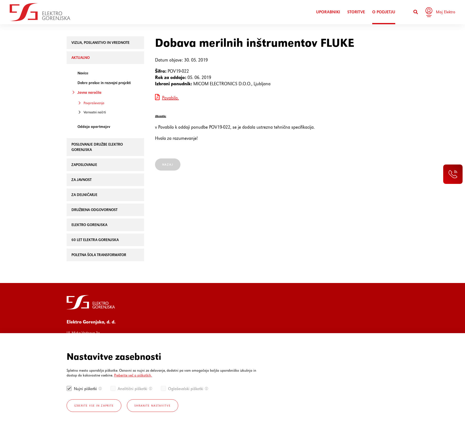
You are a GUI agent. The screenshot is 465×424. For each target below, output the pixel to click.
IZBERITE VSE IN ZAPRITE (94, 405)
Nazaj (167, 164)
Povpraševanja (94, 103)
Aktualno (80, 57)
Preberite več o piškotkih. (133, 375)
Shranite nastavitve (152, 405)
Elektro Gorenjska (89, 224)
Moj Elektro (445, 11)
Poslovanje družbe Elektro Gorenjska (97, 147)
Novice (83, 73)
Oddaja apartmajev (94, 126)
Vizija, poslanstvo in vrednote (100, 42)
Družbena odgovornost (94, 209)
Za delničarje (84, 194)
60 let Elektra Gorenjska (95, 239)
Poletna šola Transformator (98, 254)
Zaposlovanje (84, 164)
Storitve (356, 12)
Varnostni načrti (95, 112)
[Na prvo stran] (40, 12)
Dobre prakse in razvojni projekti (104, 82)
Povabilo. (170, 98)
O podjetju (383, 12)
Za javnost (81, 179)
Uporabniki (328, 12)
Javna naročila (89, 92)
